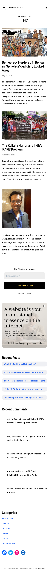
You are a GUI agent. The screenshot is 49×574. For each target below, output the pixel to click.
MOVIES (5, 523)
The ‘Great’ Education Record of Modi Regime (24, 380)
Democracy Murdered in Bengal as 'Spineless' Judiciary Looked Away (23, 66)
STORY (5, 538)
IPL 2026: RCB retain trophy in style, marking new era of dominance (25, 389)
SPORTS (5, 533)
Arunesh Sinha (14, 471)
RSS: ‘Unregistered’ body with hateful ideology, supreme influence (25, 372)
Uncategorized (8, 543)
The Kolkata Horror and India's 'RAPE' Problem (22, 147)
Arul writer (12, 419)
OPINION (10, 33)
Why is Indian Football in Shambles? (20, 364)
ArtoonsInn (40, 568)
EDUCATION (7, 518)
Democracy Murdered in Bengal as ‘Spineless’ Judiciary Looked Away (25, 397)
